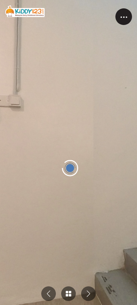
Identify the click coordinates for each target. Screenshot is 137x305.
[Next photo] (88, 293)
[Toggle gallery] (68, 293)
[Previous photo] (48, 293)
